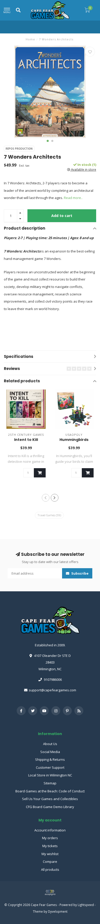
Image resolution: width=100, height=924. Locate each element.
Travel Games (49, 515)
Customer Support (50, 767)
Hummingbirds (73, 439)
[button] (48, 141)
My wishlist (50, 853)
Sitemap (50, 783)
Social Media (50, 751)
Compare (50, 861)
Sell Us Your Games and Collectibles (50, 798)
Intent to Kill (26, 439)
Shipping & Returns (50, 759)
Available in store (83, 169)
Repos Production (19, 148)
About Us (50, 743)
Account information (50, 830)
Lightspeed (86, 905)
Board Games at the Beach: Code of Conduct (50, 791)
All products (50, 869)
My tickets (50, 846)
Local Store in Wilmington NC (50, 775)
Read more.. (73, 197)
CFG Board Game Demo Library (50, 806)
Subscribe (79, 573)
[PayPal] (50, 892)
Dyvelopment (57, 911)
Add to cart (61, 215)
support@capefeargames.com (52, 690)
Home (30, 39)
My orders (50, 838)
